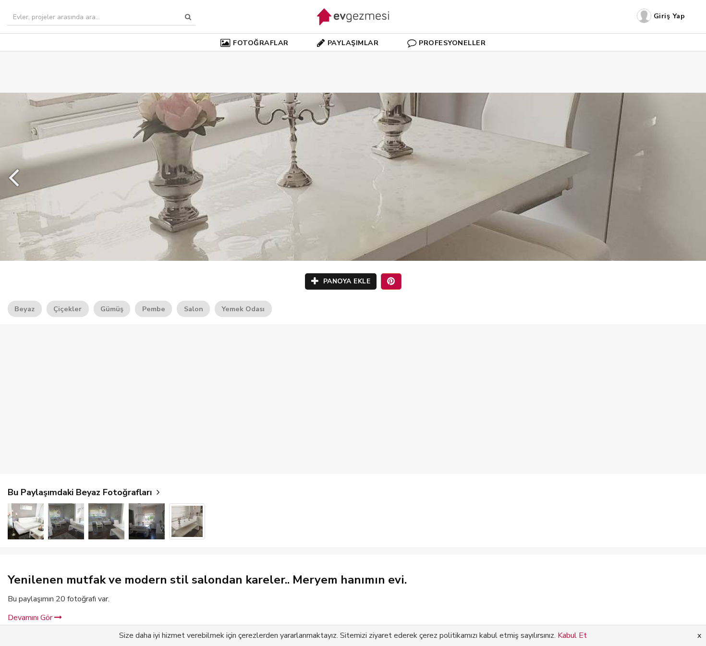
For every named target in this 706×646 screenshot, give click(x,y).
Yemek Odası (243, 309)
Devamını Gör (31, 617)
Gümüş (111, 309)
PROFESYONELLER (452, 43)
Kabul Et (572, 635)
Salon (193, 309)
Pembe (153, 309)
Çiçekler (67, 309)
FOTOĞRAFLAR (261, 43)
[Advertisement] (353, 58)
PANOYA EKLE (345, 281)
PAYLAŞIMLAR (353, 43)
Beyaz (24, 309)
